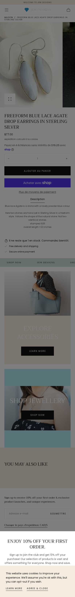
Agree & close (37, 588)
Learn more (14, 588)
